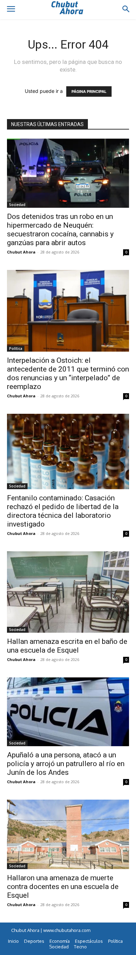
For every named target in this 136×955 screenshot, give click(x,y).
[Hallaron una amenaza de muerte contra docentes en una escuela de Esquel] (68, 834)
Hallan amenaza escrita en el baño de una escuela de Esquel (67, 645)
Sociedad (17, 204)
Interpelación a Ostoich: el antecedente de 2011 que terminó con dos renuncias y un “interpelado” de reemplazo (68, 373)
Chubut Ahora (21, 252)
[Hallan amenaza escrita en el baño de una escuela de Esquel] (68, 592)
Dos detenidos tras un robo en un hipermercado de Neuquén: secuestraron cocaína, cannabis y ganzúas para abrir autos (60, 229)
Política (15, 348)
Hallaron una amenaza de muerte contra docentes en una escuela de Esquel (63, 886)
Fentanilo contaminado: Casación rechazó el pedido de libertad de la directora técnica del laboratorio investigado (63, 511)
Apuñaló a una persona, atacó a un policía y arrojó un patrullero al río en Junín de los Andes (65, 764)
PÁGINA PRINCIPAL (88, 91)
